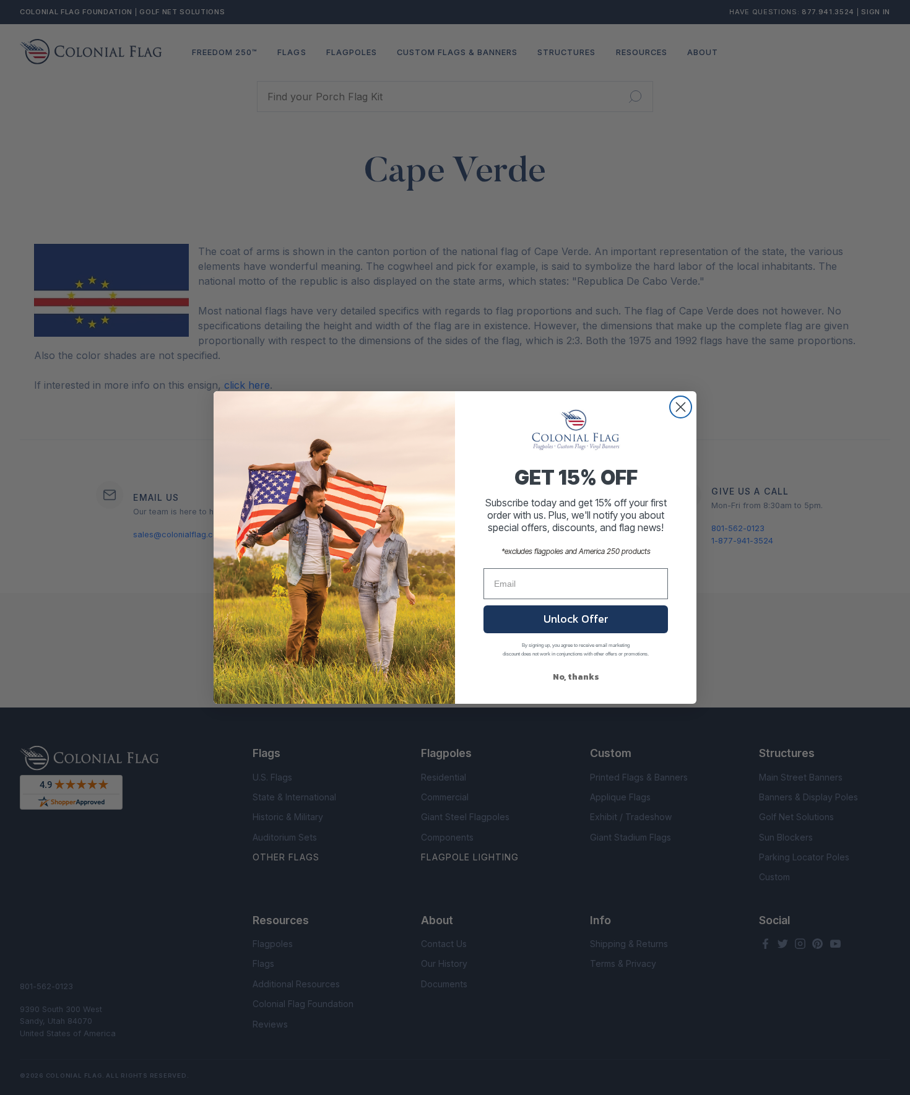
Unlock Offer (576, 618)
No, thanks (576, 676)
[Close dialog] (680, 407)
